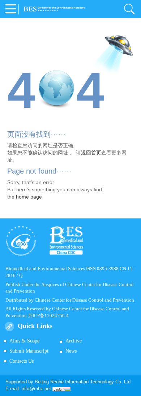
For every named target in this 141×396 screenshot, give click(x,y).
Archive (73, 341)
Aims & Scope (24, 341)
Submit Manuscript (28, 351)
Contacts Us (21, 361)
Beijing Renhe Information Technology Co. (79, 381)
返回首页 (91, 153)
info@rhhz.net (36, 388)
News (71, 351)
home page (29, 197)
